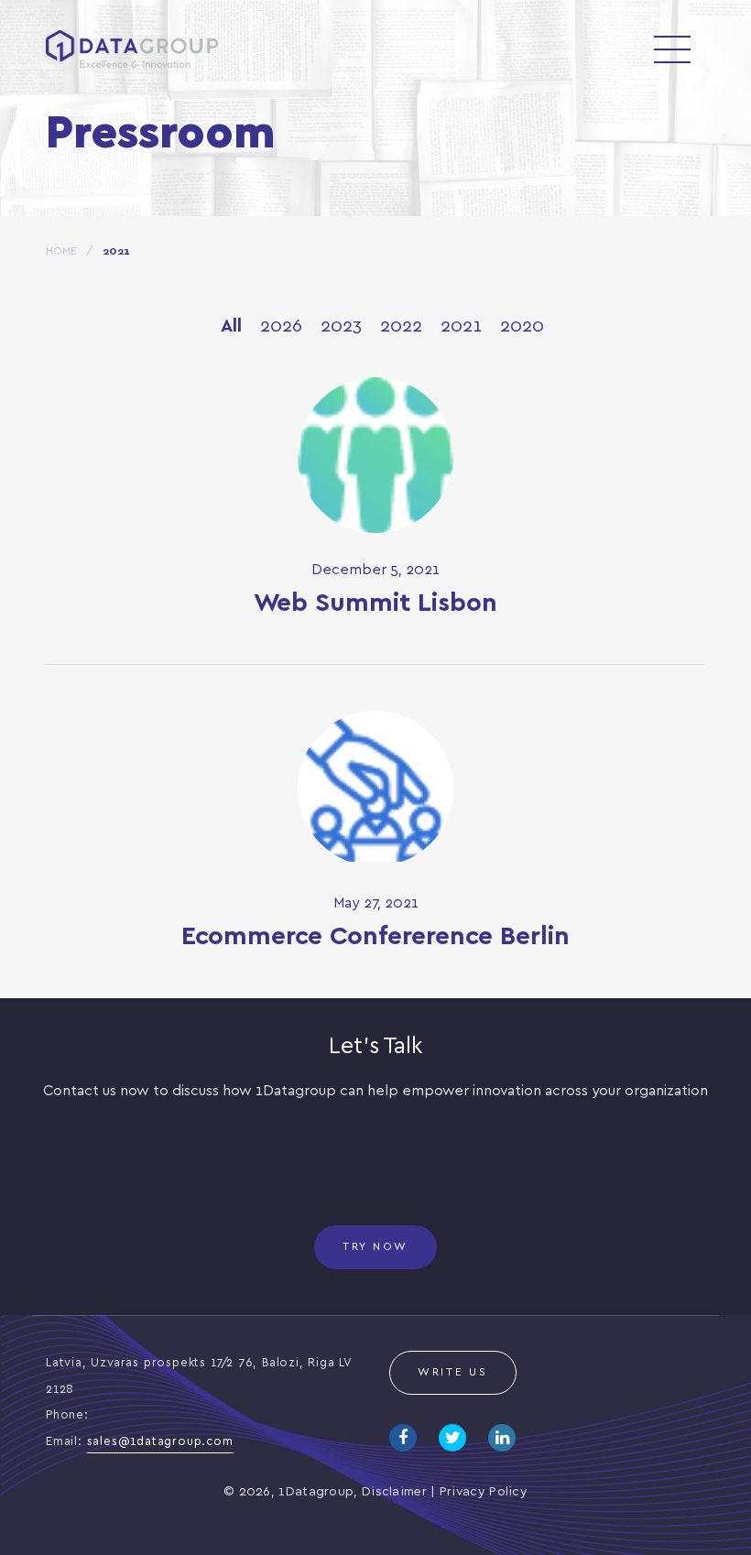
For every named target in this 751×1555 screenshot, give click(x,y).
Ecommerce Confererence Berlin (375, 937)
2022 (401, 326)
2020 (522, 326)
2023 (341, 326)
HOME (61, 251)
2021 (461, 326)
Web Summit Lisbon (375, 604)
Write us (453, 1372)
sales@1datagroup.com (160, 1442)
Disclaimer (394, 1492)
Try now (375, 1247)
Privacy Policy (484, 1492)
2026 (281, 326)
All (231, 326)
